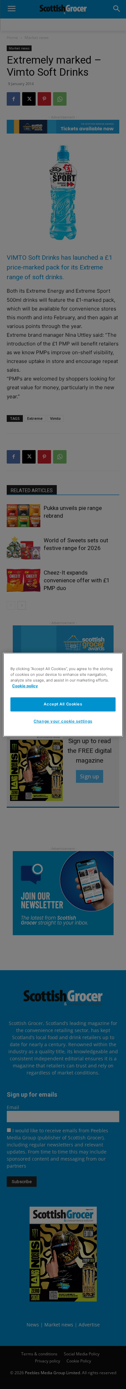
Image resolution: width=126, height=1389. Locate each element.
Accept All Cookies (63, 704)
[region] (63, 694)
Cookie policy (25, 686)
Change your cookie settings (63, 721)
